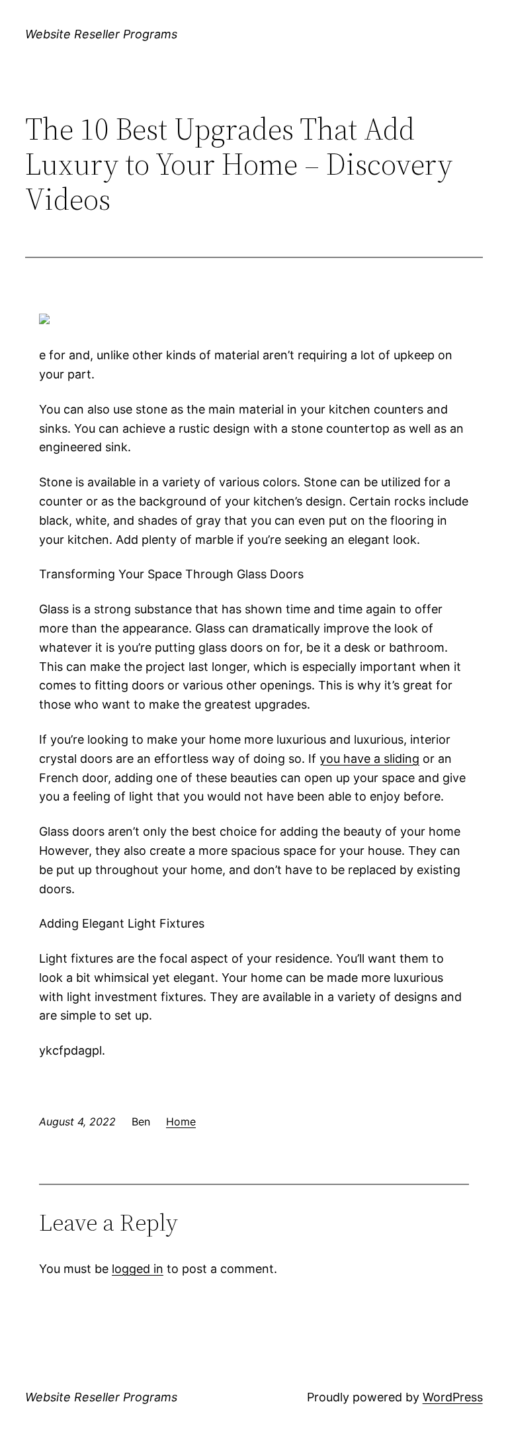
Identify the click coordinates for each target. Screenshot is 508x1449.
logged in (137, 1269)
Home (181, 1121)
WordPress (453, 1397)
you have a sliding (369, 759)
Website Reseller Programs (101, 34)
